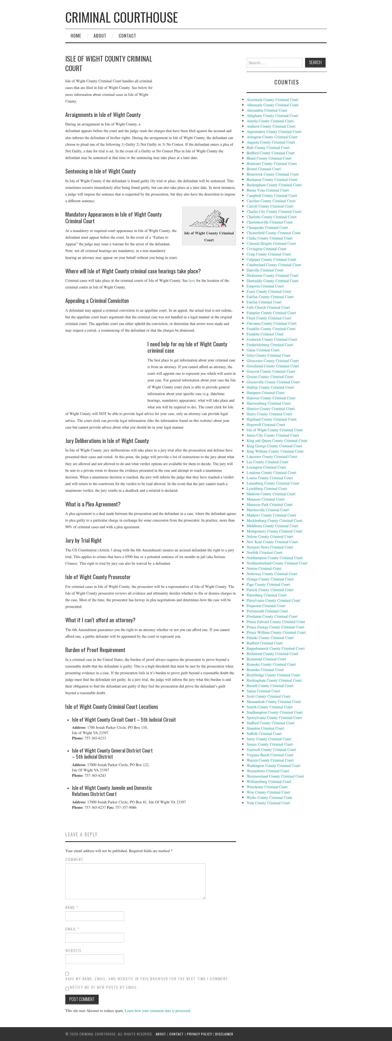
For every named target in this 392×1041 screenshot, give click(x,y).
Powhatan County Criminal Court (272, 616)
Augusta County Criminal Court (271, 142)
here (192, 280)
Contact (127, 35)
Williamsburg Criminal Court (269, 781)
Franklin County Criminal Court (271, 328)
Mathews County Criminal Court (271, 515)
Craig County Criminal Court (269, 254)
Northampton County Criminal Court (275, 557)
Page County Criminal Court (268, 584)
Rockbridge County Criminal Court (273, 674)
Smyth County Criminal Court (270, 706)
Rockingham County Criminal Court (274, 680)
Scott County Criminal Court (268, 696)
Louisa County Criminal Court (270, 477)
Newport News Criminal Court (270, 547)
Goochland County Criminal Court (273, 365)
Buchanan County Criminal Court (272, 179)
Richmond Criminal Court (266, 658)
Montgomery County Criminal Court (274, 531)
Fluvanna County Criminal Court (272, 323)
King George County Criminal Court (274, 445)
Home (76, 35)
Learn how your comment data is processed (157, 1010)
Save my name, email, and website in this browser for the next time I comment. (147, 978)
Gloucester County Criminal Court (273, 360)
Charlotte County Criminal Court (272, 216)
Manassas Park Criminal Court (270, 504)
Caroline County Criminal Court (271, 200)
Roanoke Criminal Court (265, 669)
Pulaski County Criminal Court (270, 637)
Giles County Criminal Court (268, 355)
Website (73, 950)
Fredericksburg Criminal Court (270, 344)
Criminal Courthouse (121, 16)
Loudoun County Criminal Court (271, 472)
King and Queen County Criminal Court (277, 440)
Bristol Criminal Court (264, 168)
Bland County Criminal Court (269, 158)
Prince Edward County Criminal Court (276, 621)
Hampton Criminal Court (266, 392)
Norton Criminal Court (264, 568)
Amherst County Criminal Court (271, 126)
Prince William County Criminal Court (276, 632)
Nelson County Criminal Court (270, 536)
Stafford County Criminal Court (271, 722)
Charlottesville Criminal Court (270, 222)
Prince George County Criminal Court (275, 626)
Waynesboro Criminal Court (268, 770)
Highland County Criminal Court (272, 419)
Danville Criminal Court (265, 270)
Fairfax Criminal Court (264, 301)
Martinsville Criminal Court (268, 509)
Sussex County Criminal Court (270, 744)
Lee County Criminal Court (267, 461)
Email (72, 929)
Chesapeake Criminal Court (267, 227)
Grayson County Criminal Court (271, 371)
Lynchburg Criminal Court (267, 488)
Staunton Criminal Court (265, 728)
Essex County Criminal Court (269, 291)
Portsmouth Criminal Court (267, 610)
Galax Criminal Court (263, 349)
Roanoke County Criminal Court (271, 664)
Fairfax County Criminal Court (270, 296)
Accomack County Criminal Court (272, 99)
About (100, 35)
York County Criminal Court (268, 802)
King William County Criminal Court (275, 451)
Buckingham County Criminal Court (274, 184)
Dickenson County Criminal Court (272, 275)
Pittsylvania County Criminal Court (273, 600)
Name (72, 907)
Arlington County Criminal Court (272, 136)
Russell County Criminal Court (270, 685)
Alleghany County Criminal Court (272, 115)
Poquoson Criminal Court (266, 605)
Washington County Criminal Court (273, 765)
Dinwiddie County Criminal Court (272, 280)
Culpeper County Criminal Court (271, 259)
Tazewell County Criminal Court (271, 749)
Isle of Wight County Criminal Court (275, 429)
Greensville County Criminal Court (273, 381)
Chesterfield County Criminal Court (274, 232)
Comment (74, 859)
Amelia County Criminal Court (270, 120)
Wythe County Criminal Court (269, 797)
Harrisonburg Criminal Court (269, 403)
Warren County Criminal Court (270, 760)
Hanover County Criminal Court (271, 397)
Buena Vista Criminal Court (268, 190)
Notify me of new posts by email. (104, 987)
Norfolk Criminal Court (264, 552)
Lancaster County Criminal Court (272, 456)
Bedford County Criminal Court (271, 152)
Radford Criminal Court (265, 642)
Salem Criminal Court (263, 690)
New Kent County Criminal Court (272, 541)
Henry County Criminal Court (269, 413)
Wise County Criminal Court (268, 792)
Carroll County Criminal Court (270, 206)
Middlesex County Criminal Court (272, 525)
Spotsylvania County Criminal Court (274, 717)
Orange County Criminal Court (270, 579)
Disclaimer (224, 1033)
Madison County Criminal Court (271, 493)
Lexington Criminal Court (266, 467)
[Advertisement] (196, 89)
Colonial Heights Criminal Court (271, 243)
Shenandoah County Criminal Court (274, 701)
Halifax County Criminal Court (270, 387)
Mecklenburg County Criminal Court (274, 520)
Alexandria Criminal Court (267, 110)
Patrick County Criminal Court (270, 589)
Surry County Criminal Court (269, 738)
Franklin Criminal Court (265, 333)
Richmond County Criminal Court (272, 653)
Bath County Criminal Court (268, 147)
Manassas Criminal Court (266, 499)
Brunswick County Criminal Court (273, 174)
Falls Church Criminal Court (268, 307)
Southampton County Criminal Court (275, 712)
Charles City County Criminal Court (274, 211)
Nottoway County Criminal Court (272, 573)
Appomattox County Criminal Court (274, 131)
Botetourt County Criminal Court (272, 163)
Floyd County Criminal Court (269, 317)
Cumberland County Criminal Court (274, 264)
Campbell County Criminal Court (272, 195)
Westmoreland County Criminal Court (275, 776)
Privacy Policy (199, 1033)
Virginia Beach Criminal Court (270, 754)
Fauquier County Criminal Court (271, 312)
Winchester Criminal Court (267, 786)
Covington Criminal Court (266, 248)
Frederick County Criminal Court (272, 339)
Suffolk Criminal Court (264, 733)
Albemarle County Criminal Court (272, 104)
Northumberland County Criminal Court (277, 563)
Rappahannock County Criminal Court (276, 648)
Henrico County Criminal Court (271, 408)
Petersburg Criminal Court (267, 594)
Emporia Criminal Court (265, 285)
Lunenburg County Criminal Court (273, 483)
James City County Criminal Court (273, 435)
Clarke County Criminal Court (270, 238)
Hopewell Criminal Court (266, 424)
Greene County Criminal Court (270, 376)
